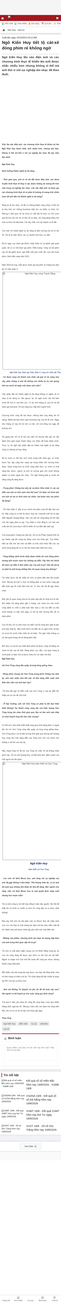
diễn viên (23, 1023)
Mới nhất (9, 23)
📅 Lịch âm (46, 23)
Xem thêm (29, 1146)
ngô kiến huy (9, 1023)
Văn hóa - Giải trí (16, 30)
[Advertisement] (30, 107)
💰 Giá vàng (33, 23)
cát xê (6, 1029)
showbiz (44, 1023)
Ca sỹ (34, 1023)
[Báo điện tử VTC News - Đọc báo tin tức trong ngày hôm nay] (18, 18)
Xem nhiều (22, 23)
